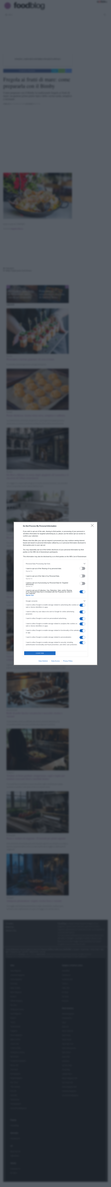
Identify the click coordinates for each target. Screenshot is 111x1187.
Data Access (55, 661)
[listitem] (55, 563)
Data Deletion (43, 661)
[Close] (93, 526)
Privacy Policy (68, 661)
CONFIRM (40, 653)
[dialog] (55, 593)
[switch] (82, 568)
